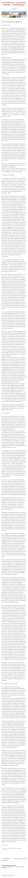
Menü (14, 8)
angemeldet (9, 866)
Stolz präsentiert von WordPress (8, 875)
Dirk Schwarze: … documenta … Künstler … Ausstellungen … (14, 4)
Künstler (19, 848)
